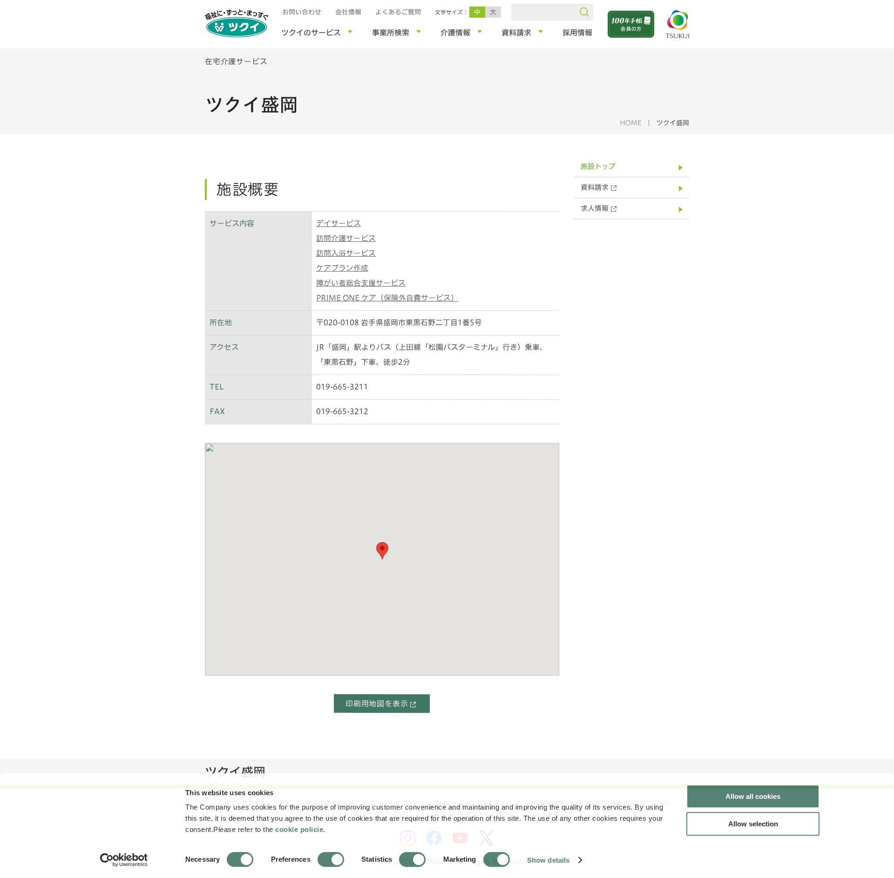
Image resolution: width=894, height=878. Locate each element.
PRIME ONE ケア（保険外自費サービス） (387, 298)
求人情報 (595, 208)
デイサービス (338, 223)
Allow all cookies (752, 796)
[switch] (331, 859)
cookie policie (299, 829)
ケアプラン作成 (342, 268)
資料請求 (595, 187)
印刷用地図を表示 (376, 703)
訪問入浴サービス (346, 253)
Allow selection (753, 824)
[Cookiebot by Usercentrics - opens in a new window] (123, 860)
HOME (631, 123)
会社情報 (348, 12)
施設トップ (598, 166)
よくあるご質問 (398, 12)
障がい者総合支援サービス (361, 283)
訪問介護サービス (346, 238)
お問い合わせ (301, 12)
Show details (548, 860)
